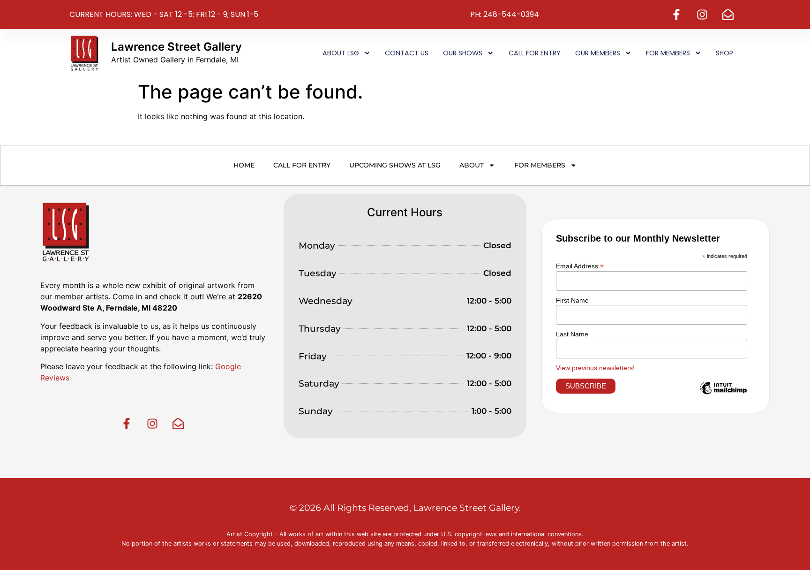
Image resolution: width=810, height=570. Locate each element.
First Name (572, 300)
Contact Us (406, 53)
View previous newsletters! (595, 368)
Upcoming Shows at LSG (395, 165)
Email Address (580, 266)
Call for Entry (535, 53)
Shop (724, 53)
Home (244, 165)
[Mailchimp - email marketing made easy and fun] (723, 395)
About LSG (340, 53)
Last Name (572, 334)
